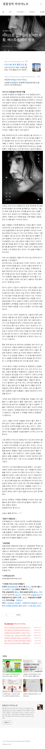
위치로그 (32, 12)
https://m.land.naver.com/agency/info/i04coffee (20, 77)
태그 (10, 12)
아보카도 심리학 (14, 603)
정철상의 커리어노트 (16, 4)
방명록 (42, 12)
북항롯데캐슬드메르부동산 (15, 80)
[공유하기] (8, 615)
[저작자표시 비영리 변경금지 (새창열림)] (25, 615)
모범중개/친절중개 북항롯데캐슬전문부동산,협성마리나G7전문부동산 (21, 83)
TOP (40, 742)
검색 (36, 4)
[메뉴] (40, 4)
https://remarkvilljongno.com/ (14, 61)
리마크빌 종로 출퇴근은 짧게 (15, 64)
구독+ (31, 589)
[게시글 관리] (11, 615)
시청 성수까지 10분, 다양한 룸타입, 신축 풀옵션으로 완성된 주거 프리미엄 (15, 68)
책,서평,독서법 (8, 624)
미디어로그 (20, 12)
